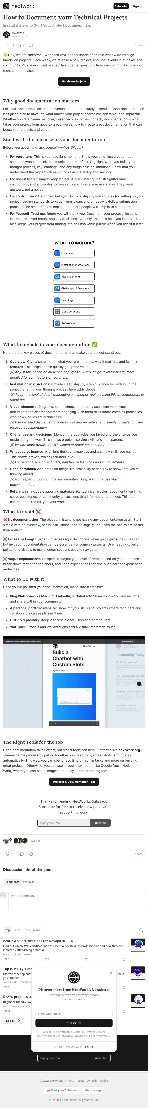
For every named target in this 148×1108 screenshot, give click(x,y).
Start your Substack (64, 1090)
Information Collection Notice (73, 1035)
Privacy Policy (103, 1035)
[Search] (141, 930)
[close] (111, 973)
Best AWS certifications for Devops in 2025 (38, 941)
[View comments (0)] (22, 45)
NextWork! (36, 55)
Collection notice (97, 1080)
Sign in (138, 6)
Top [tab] (7, 930)
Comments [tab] (12, 882)
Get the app (93, 1090)
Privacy (69, 1080)
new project (82, 60)
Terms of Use (92, 1031)
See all (11, 1021)
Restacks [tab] (28, 882)
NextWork (18, 32)
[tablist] (19, 882)
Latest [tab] (18, 930)
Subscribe (121, 6)
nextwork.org (129, 750)
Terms (80, 1080)
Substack (55, 1100)
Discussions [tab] (32, 930)
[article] (74, 950)
